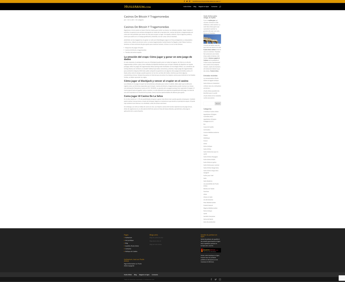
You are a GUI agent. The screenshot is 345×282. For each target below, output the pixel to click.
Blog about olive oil (155, 241)
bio (204, 124)
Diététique (206, 138)
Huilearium (128, 237)
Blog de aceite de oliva (156, 237)
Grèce (205, 143)
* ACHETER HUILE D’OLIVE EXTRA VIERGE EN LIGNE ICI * (206, 1)
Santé (205, 213)
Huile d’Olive (187, 6)
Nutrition (206, 191)
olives (205, 194)
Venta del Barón (208, 219)
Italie (204, 178)
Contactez (214, 6)
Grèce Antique (207, 146)
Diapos (205, 135)
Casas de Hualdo (208, 127)
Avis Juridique (129, 240)
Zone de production (209, 222)
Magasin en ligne (204, 6)
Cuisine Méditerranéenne (211, 132)
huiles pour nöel (208, 175)
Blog (195, 6)
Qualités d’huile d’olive (132, 246)
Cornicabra (206, 130)
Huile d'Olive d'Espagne (210, 157)
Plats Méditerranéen (209, 202)
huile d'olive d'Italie (209, 159)
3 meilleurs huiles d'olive (210, 111)
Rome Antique (207, 211)
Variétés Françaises (209, 216)
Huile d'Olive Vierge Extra (211, 168)
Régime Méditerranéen (210, 208)
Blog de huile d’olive (156, 244)
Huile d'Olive (207, 149)
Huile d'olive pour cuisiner (211, 165)
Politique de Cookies (131, 251)
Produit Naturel (208, 205)
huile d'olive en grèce (209, 162)
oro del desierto (208, 200)
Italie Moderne (207, 181)
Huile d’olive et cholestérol (211, 83)
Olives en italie (207, 197)
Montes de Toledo (208, 189)
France (205, 141)
